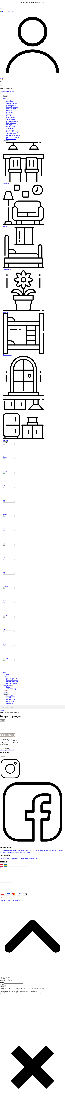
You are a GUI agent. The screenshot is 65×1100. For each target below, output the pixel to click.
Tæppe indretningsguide (28, 859)
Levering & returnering (31, 850)
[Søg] (62, 707)
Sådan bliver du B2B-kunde (11, 852)
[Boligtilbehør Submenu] (12, 685)
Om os (2, 850)
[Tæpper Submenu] (8, 98)
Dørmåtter (6, 674)
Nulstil (2, 729)
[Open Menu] (0, 93)
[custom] (10, 778)
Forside (2, 710)
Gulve (5, 676)
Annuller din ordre (24, 852)
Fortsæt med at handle (7, 91)
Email (2, 984)
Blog (37, 859)
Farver (6, 442)
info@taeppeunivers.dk (7, 750)
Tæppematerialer (15, 859)
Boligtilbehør (7, 685)
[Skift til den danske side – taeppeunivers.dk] (1, 865)
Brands (6, 694)
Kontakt (11, 11)
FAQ (5, 850)
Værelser (6, 141)
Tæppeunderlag (5, 859)
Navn (2, 982)
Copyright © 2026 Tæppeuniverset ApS (11, 900)
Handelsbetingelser (18, 850)
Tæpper (5, 98)
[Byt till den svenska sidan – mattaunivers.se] (5, 865)
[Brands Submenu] (9, 694)
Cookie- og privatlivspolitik (46, 850)
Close (5, 96)
